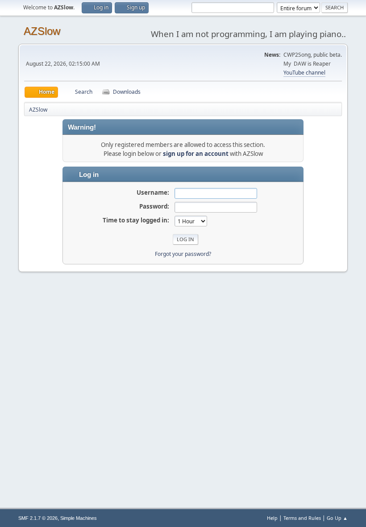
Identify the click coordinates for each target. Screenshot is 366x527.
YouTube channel (304, 72)
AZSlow (42, 31)
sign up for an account (196, 154)
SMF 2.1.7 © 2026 (38, 518)
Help (272, 517)
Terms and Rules (302, 517)
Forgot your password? (183, 254)
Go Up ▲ (337, 517)
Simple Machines (78, 518)
